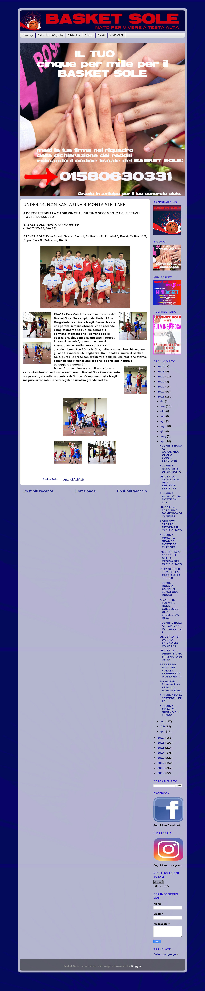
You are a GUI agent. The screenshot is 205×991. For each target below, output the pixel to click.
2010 (161, 773)
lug (162, 426)
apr (163, 441)
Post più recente (38, 490)
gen (163, 731)
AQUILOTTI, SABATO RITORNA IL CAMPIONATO (171, 525)
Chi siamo (89, 35)
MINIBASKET (116, 35)
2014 (161, 752)
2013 (161, 758)
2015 (161, 747)
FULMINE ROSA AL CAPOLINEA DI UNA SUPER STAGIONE (171, 453)
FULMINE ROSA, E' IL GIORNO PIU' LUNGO (170, 710)
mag (163, 436)
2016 (161, 742)
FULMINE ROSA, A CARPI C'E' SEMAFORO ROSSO (169, 589)
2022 (161, 376)
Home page (28, 35)
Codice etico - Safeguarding (50, 35)
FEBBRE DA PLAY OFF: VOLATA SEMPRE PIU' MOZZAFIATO (170, 670)
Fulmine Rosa (74, 35)
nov (163, 406)
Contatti (101, 35)
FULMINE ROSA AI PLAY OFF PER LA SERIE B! (171, 627)
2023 (161, 371)
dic (162, 401)
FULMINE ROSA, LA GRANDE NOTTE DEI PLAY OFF (169, 541)
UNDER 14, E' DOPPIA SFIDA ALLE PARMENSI (169, 641)
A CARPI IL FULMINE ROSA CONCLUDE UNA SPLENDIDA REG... (169, 609)
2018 (161, 396)
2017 (161, 737)
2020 (161, 386)
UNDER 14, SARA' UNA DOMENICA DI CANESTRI (171, 511)
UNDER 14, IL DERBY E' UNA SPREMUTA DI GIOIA (171, 655)
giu (162, 431)
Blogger (136, 966)
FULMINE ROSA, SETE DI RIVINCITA (170, 468)
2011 (161, 768)
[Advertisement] (85, 520)
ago (163, 421)
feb (163, 726)
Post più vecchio (132, 490)
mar (163, 721)
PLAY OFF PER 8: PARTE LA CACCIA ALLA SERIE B (170, 573)
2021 (161, 381)
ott (162, 411)
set (162, 416)
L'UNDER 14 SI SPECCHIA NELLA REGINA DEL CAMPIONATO (171, 558)
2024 (161, 366)
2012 (161, 763)
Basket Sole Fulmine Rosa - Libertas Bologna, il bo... (170, 686)
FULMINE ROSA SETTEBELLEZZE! (171, 698)
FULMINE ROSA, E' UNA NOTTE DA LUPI (170, 498)
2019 (161, 391)
